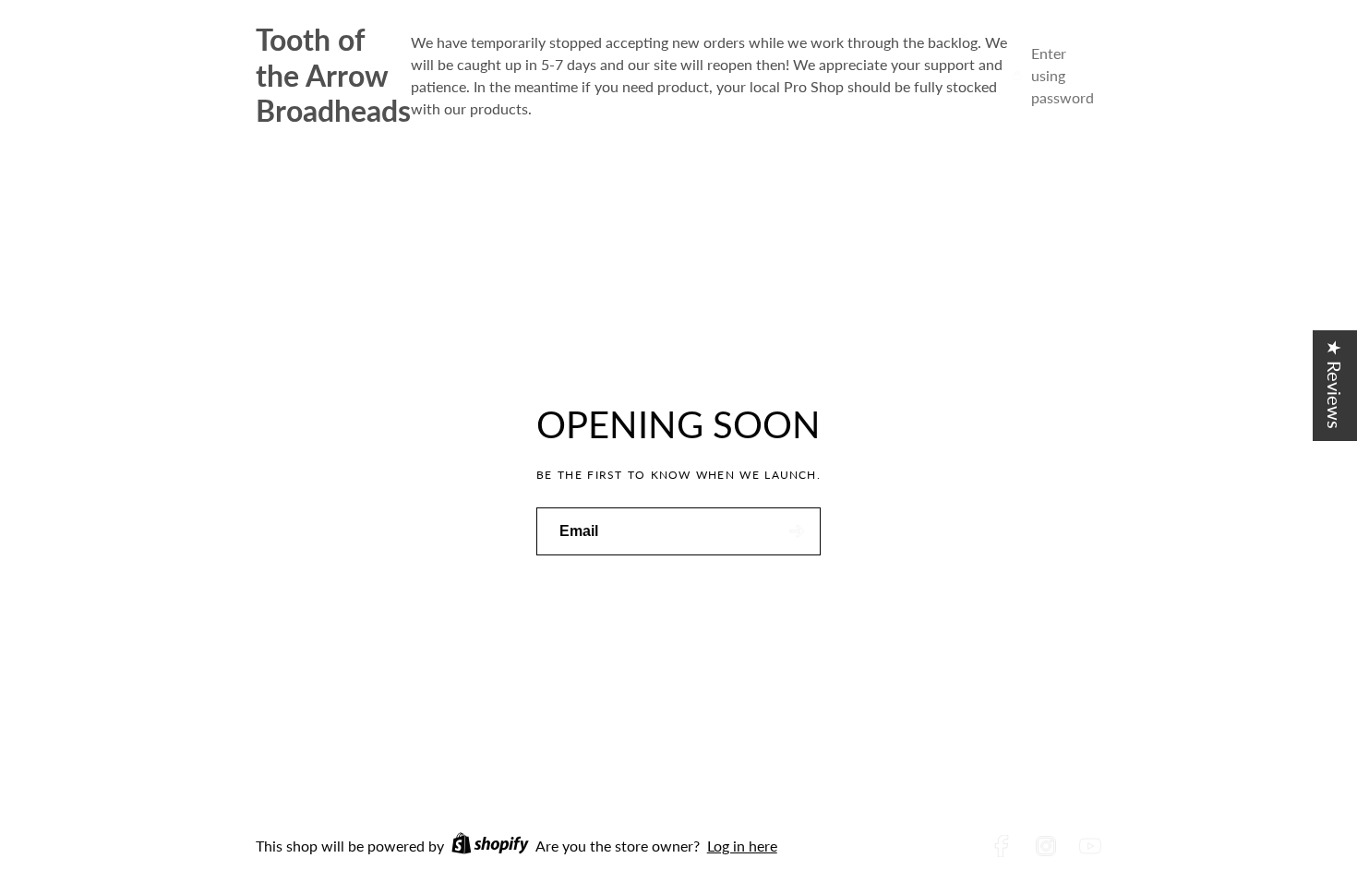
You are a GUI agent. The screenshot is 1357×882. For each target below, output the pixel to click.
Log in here (742, 845)
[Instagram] (1046, 846)
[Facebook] (1002, 846)
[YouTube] (1090, 846)
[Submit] (796, 531)
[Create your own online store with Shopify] (490, 846)
